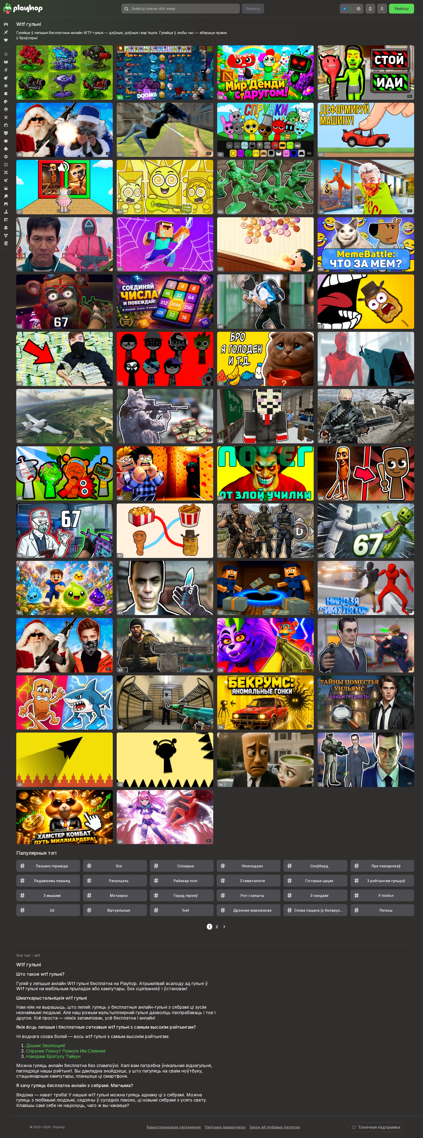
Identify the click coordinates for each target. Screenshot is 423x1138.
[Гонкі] (6, 101)
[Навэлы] (6, 164)
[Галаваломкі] (6, 94)
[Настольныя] (6, 172)
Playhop (59, 1127)
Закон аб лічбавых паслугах (274, 1127)
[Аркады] (6, 70)
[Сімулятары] (6, 212)
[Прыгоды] (6, 180)
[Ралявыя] (6, 188)
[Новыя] (6, 32)
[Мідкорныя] (6, 157)
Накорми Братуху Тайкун (53, 1056)
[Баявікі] (6, 78)
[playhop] (23, 8)
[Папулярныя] (6, 40)
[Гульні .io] (6, 109)
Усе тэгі (23, 955)
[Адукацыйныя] (6, 62)
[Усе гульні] (6, 24)
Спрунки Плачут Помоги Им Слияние (66, 1051)
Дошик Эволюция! (45, 1045)
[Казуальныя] (6, 141)
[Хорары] (6, 228)
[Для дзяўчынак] (6, 125)
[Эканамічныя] (6, 243)
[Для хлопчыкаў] (6, 133)
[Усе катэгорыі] (6, 54)
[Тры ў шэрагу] (6, 220)
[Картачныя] (6, 149)
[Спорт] (6, 196)
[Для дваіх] (6, 117)
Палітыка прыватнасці (225, 1127)
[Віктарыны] (6, 86)
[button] (351, 9)
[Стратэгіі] (6, 204)
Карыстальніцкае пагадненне (174, 1127)
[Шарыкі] (6, 235)
